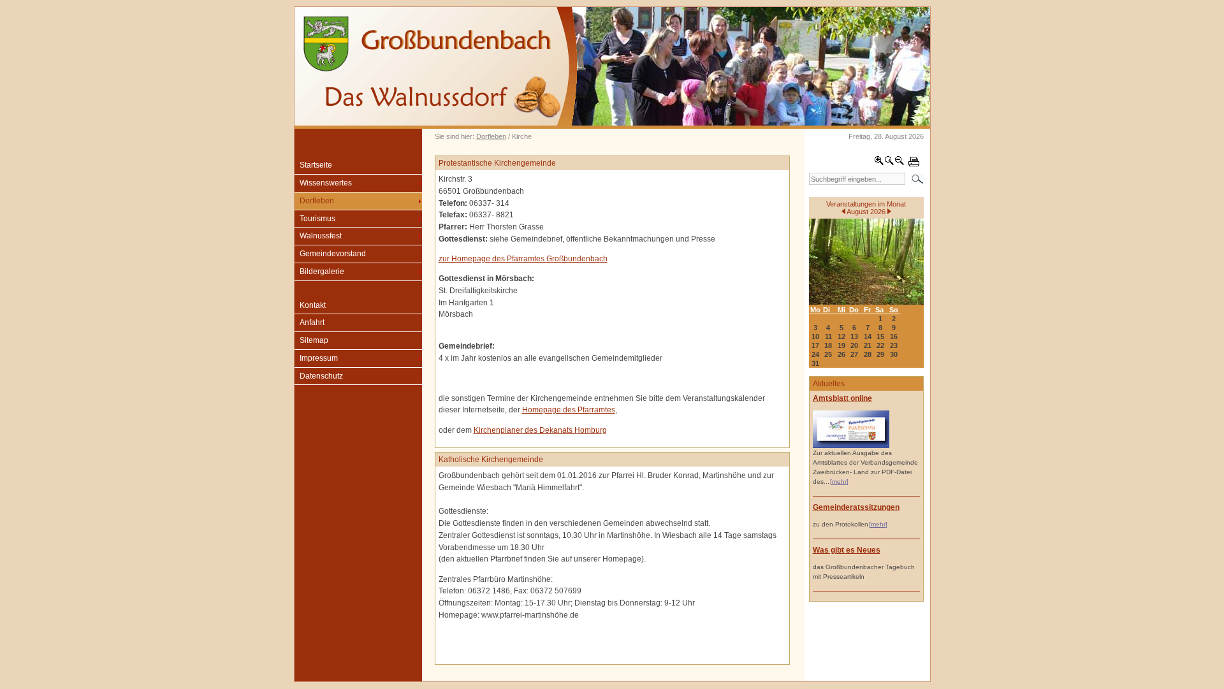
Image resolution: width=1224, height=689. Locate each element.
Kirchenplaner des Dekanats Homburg (540, 430)
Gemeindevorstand (333, 253)
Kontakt (313, 305)
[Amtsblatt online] (851, 445)
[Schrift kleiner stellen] (899, 163)
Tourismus (317, 218)
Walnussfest (321, 235)
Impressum (319, 358)
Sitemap (314, 340)
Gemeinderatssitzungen (856, 507)
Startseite (316, 165)
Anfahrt (312, 322)
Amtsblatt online (842, 398)
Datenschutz (321, 376)
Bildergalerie (322, 271)
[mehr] (839, 481)
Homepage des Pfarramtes (568, 409)
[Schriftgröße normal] (889, 163)
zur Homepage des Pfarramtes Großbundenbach (523, 258)
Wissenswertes (326, 182)
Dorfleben (491, 136)
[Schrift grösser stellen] (879, 163)
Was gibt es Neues (846, 550)
